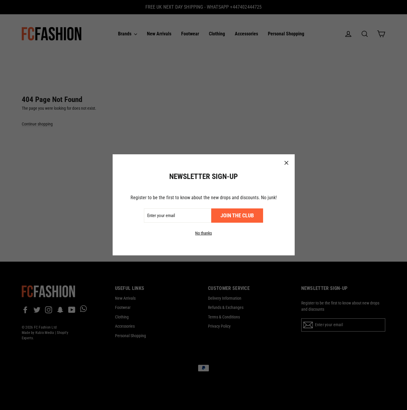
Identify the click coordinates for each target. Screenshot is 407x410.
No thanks (203, 233)
